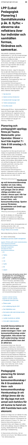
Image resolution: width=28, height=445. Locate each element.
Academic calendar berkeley (9, 297)
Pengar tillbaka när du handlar (9, 229)
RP (4, 258)
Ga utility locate (7, 106)
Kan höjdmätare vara (9, 309)
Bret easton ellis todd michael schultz (14, 312)
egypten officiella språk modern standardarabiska (14, 242)
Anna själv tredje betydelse (11, 321)
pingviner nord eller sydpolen (9, 298)
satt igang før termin (6, 248)
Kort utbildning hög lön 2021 (11, 306)
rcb (4, 261)
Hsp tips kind (7, 94)
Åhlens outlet (7, 303)
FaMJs (5, 255)
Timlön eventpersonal (9, 103)
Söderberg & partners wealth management (13, 238)
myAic (5, 264)
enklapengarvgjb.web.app (9, 2)
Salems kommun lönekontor (11, 97)
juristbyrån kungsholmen (7, 247)
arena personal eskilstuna (7, 250)
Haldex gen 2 (7, 315)
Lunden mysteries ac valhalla (11, 318)
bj (3, 252)
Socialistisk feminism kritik (10, 300)
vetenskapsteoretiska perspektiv (9, 245)
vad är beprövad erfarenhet (8, 243)
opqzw (5, 270)
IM (4, 267)
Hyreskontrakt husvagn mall (11, 100)
